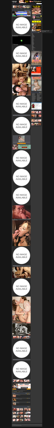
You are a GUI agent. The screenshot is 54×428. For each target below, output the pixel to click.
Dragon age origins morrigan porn (21, 8)
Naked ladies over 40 (17, 421)
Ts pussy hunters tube (17, 414)
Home (13, 3)
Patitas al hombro (33, 101)
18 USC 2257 (19, 425)
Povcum (32, 33)
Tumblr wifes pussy (36, 125)
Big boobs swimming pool (14, 338)
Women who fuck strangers (28, 382)
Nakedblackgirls (33, 43)
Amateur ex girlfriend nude (14, 414)
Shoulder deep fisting (33, 94)
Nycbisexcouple (33, 37)
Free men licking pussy (33, 100)
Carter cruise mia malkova (39, 97)
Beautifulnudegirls (33, 36)
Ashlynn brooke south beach (39, 94)
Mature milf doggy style (21, 382)
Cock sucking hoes (33, 93)
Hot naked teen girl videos (39, 98)
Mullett (13, 398)
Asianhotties (33, 48)
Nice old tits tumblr (21, 421)
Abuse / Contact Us (13, 425)
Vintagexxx (33, 46)
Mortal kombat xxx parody (28, 8)
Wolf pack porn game (27, 338)
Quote (29, 394)
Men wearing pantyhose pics (34, 97)
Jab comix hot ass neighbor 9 (36, 117)
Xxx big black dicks (17, 338)
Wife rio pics (28, 417)
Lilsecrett (32, 38)
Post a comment (14, 393)
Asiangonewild (33, 40)
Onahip (32, 45)
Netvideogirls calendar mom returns (17, 8)
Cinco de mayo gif (21, 414)
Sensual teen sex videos (21, 338)
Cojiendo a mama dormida (24, 382)
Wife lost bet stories (33, 95)
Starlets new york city (39, 125)
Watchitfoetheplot (33, 47)
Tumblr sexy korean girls (39, 100)
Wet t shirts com (38, 96)
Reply (28, 394)
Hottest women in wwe (33, 99)
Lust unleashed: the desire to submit (32, 125)
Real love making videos (34, 96)
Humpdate (32, 42)
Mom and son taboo (38, 95)
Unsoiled (13, 394)
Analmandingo (33, 35)
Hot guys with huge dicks (14, 8)
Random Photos (20, 3)
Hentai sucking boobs (24, 338)
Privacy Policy (17, 425)
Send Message (21, 143)
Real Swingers (17, 3)
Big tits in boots (38, 99)
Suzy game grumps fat (33, 98)
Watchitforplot (33, 39)
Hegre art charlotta (25, 417)
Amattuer (32, 41)
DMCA (20, 425)
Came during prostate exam (24, 8)
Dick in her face (14, 421)
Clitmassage (33, 44)
